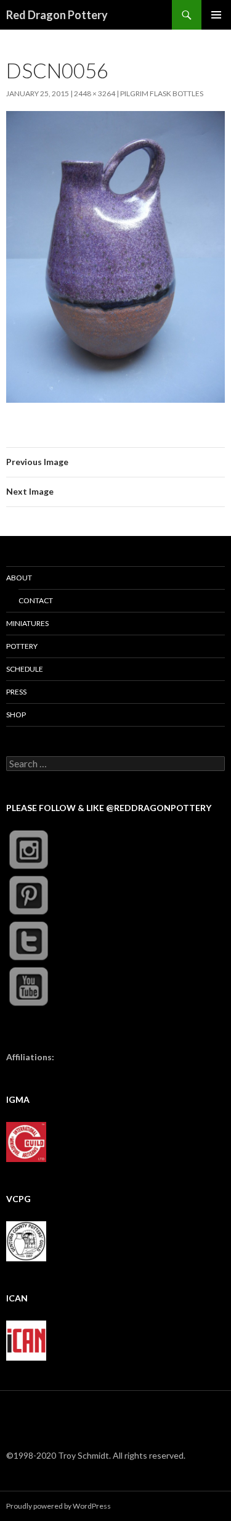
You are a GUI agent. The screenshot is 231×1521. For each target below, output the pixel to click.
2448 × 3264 (94, 93)
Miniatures (27, 623)
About (19, 577)
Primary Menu (216, 15)
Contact (35, 600)
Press (16, 691)
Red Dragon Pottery (57, 15)
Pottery (22, 646)
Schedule (24, 669)
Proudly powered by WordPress (58, 1506)
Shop (16, 714)
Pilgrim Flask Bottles (161, 93)
